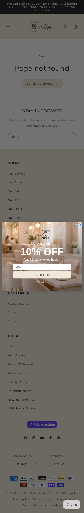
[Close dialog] (79, 225)
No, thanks (42, 282)
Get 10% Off (42, 275)
